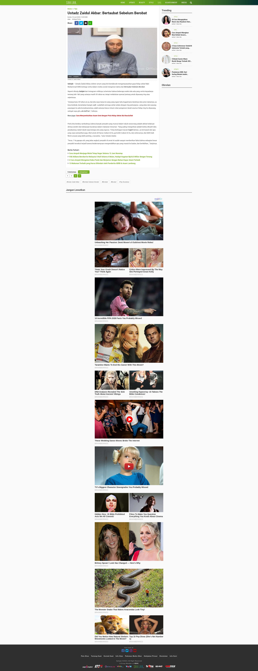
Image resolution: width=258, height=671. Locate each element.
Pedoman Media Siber (133, 656)
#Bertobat (105, 182)
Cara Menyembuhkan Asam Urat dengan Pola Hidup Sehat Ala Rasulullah (104, 116)
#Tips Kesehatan (124, 182)
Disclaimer (164, 656)
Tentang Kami (96, 656)
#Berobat (113, 182)
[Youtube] (134, 650)
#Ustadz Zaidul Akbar (73, 182)
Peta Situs (85, 656)
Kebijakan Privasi (151, 656)
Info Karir (173, 656)
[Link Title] (72, 2)
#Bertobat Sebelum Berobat (90, 182)
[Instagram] (131, 650)
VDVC (136, 663)
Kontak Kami (109, 656)
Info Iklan (119, 656)
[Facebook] (123, 650)
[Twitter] (127, 650)
